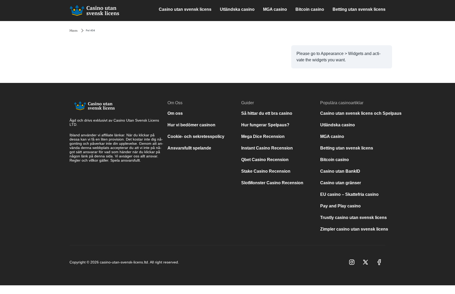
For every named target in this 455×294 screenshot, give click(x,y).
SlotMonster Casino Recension (272, 183)
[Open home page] (95, 10)
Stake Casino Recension (266, 171)
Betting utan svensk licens (359, 9)
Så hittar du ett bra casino (266, 113)
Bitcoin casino (309, 9)
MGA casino (275, 9)
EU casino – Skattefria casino (349, 194)
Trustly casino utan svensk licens (353, 217)
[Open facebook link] (379, 262)
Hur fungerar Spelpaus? (265, 125)
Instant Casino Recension (267, 148)
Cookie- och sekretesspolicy (195, 136)
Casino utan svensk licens (185, 9)
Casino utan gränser (340, 183)
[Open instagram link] (351, 262)
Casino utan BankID (340, 171)
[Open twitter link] (365, 262)
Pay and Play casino (340, 206)
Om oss (175, 113)
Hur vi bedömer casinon (191, 125)
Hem (73, 30)
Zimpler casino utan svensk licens (354, 229)
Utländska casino (237, 9)
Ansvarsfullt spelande (189, 148)
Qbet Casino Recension (265, 159)
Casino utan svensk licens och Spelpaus (361, 113)
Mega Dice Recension (263, 136)
